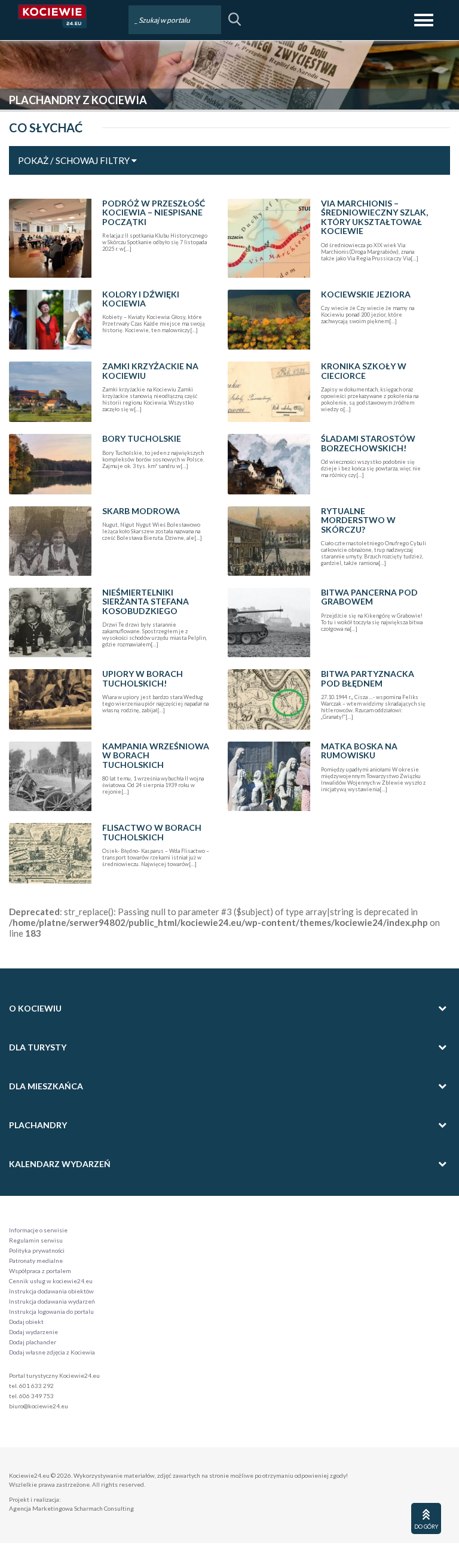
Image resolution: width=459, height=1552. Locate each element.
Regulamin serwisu (36, 1240)
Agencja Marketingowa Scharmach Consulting (71, 1508)
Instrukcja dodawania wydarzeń (52, 1301)
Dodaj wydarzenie (33, 1331)
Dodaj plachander (32, 1342)
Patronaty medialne (36, 1260)
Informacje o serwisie (38, 1230)
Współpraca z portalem (40, 1270)
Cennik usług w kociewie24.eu (51, 1280)
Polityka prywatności (37, 1250)
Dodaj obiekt (26, 1321)
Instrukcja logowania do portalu (51, 1311)
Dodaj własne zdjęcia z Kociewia (52, 1352)
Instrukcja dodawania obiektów (51, 1291)
